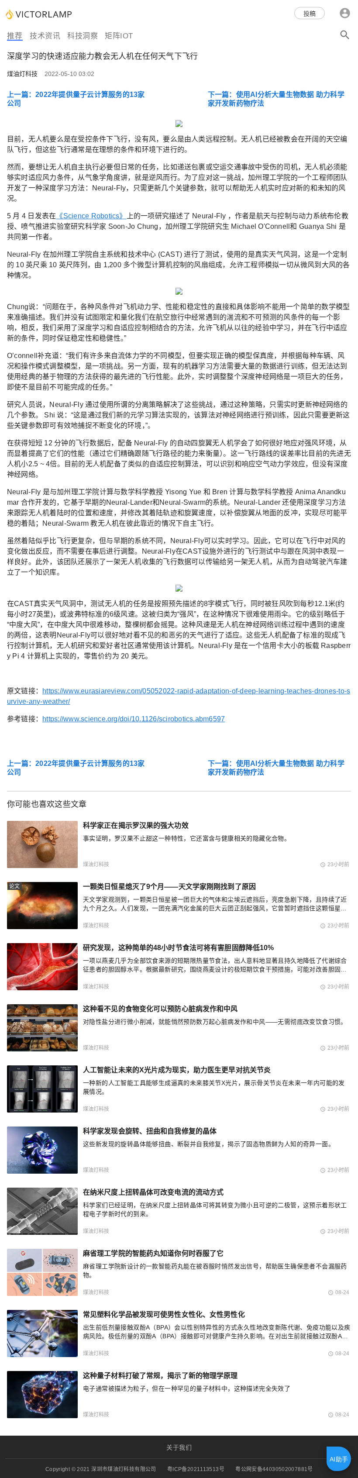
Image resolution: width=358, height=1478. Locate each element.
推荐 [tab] (14, 36)
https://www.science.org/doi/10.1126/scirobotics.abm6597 (133, 719)
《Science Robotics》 (91, 216)
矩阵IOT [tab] (119, 36)
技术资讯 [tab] (45, 36)
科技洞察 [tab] (82, 36)
